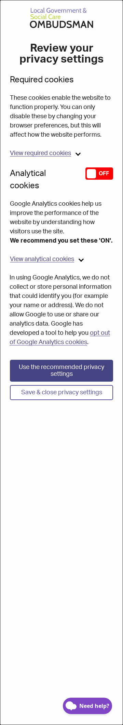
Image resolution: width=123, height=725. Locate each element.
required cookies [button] (40, 153)
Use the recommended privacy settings (61, 370)
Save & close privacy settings (61, 392)
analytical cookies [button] (42, 259)
